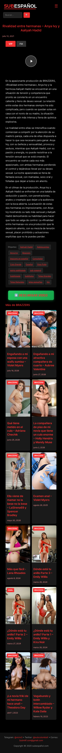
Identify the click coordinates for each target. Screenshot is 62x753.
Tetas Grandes (44, 276)
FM (21, 43)
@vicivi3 (18, 737)
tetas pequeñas (35, 282)
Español (29, 264)
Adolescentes (43, 247)
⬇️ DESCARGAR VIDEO (31, 295)
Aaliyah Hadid (26, 247)
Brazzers (26, 253)
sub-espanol (35, 270)
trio (48, 282)
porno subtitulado (18, 270)
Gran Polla (41, 264)
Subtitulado (15, 276)
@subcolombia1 (40, 737)
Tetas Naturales (17, 282)
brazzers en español (19, 258)
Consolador (38, 258)
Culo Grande (15, 264)
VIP (10, 43)
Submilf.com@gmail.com (31, 740)
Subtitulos (29, 276)
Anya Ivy (14, 253)
